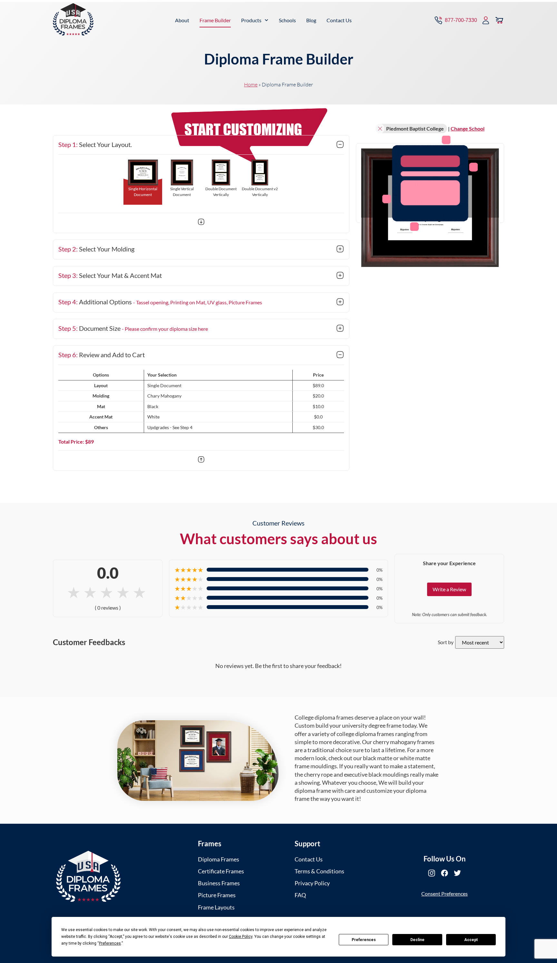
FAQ (300, 895)
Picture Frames (217, 895)
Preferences (364, 940)
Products (251, 20)
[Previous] (201, 460)
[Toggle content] (340, 145)
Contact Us (339, 20)
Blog (311, 20)
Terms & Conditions (319, 871)
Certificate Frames (221, 871)
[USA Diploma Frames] (88, 876)
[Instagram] (431, 873)
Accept (471, 940)
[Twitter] (457, 873)
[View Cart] (499, 20)
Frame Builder (215, 20)
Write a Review (449, 589)
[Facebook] (444, 873)
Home (251, 84)
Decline (417, 940)
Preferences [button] (110, 943)
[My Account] (486, 20)
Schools (287, 20)
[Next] (201, 223)
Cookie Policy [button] (240, 936)
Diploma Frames (218, 859)
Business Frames (219, 883)
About (182, 20)
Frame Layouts (216, 907)
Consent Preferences (444, 893)
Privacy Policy (312, 883)
